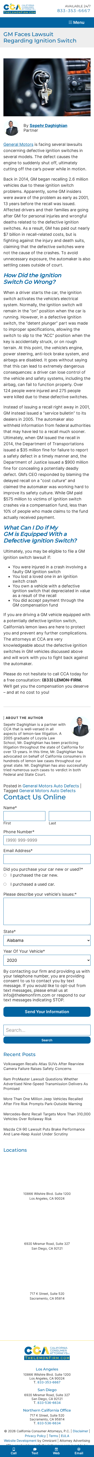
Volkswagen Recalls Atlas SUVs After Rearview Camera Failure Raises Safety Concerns (43, 1066)
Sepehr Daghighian (48, 125)
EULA (65, 1436)
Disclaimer (80, 1431)
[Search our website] (47, 1030)
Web (56, 1453)
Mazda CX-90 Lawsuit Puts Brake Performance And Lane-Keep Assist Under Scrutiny (44, 1131)
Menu (78, 22)
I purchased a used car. (32, 884)
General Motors (18, 144)
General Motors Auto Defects (51, 785)
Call (14, 1453)
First (7, 823)
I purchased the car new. (34, 875)
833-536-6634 (49, 1403)
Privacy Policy (35, 1436)
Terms (53, 1436)
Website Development (20, 1440)
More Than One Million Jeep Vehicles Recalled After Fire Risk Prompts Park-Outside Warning (43, 1101)
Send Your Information (47, 1011)
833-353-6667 (48, 1382)
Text (34, 1453)
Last (52, 823)
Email (79, 1453)
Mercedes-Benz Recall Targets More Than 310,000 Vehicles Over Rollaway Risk (47, 1116)
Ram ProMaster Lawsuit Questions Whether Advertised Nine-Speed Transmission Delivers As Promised (45, 1084)
